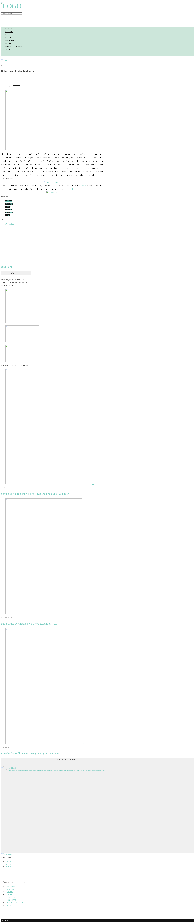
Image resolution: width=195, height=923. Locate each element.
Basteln (9, 32)
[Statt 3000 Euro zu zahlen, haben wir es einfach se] (9, 788)
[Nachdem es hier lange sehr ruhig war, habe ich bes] (108, 813)
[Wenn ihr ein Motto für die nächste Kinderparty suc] (124, 795)
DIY (2, 65)
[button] (24, 882)
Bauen (8, 38)
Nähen (8, 35)
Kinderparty (10, 40)
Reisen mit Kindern (13, 46)
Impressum (9, 862)
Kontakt (8, 867)
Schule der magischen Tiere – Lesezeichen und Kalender (35, 493)
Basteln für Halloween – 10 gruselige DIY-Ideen (30, 753)
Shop (7, 49)
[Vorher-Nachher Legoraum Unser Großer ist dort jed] (91, 795)
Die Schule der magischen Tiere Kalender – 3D (29, 623)
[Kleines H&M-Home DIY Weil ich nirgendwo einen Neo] (75, 797)
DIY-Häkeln (9, 224)
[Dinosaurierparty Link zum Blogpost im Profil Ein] (25, 808)
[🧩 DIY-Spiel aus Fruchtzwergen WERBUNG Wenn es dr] (42, 803)
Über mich (9, 29)
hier (84, 185)
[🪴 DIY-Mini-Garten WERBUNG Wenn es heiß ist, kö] (58, 807)
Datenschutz (10, 864)
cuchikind (16, 85)
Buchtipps (10, 43)
